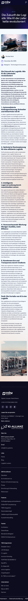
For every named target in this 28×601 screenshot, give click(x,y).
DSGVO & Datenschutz (8, 537)
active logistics (5, 569)
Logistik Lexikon (6, 463)
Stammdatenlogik (6, 511)
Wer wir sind (4, 585)
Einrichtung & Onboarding (9, 488)
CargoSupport (5, 573)
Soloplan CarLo (5, 546)
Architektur (4, 527)
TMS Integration (6, 508)
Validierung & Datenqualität (9, 514)
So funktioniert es (6, 478)
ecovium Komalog (6, 556)
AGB (26, 598)
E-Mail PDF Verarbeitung (8, 504)
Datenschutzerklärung (16, 598)
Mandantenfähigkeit (7, 534)
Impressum (3, 598)
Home (3, 457)
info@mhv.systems (7, 448)
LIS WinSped (5, 550)
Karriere (3, 592)
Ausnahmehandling (7, 517)
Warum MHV (5, 589)
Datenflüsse (4, 530)
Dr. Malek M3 (5, 566)
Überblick (4, 475)
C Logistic (4, 553)
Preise (3, 485)
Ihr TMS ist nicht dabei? (8, 576)
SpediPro (4, 563)
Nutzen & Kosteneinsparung (9, 482)
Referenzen (4, 491)
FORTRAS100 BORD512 (8, 559)
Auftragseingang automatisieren (11, 501)
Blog (2, 460)
